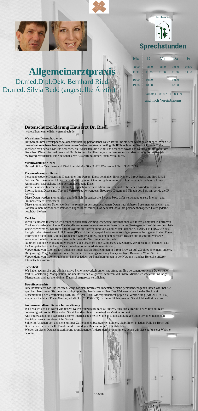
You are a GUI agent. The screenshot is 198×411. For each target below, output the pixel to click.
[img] (99, 7)
